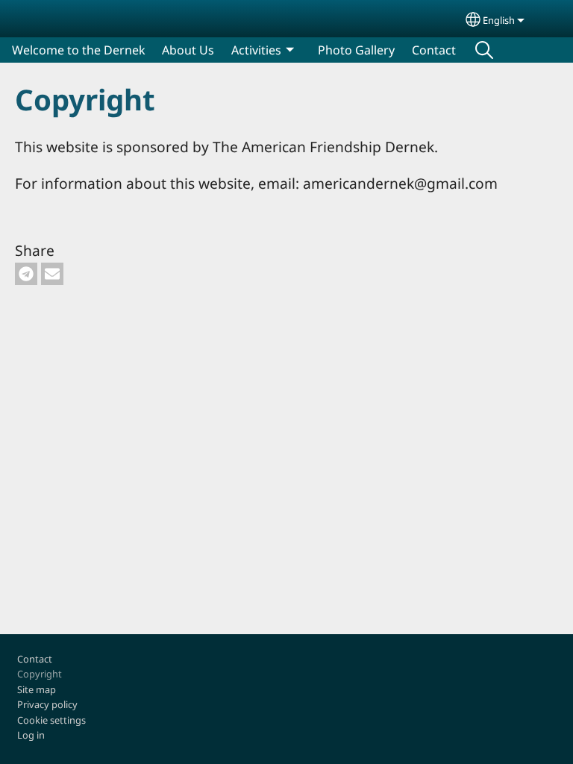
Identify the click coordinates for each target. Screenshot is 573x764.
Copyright (39, 673)
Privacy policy (47, 704)
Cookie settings (51, 720)
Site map (36, 689)
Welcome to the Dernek (78, 50)
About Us (188, 50)
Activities (256, 50)
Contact (434, 50)
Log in (31, 735)
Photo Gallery (356, 50)
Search (484, 50)
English (499, 20)
